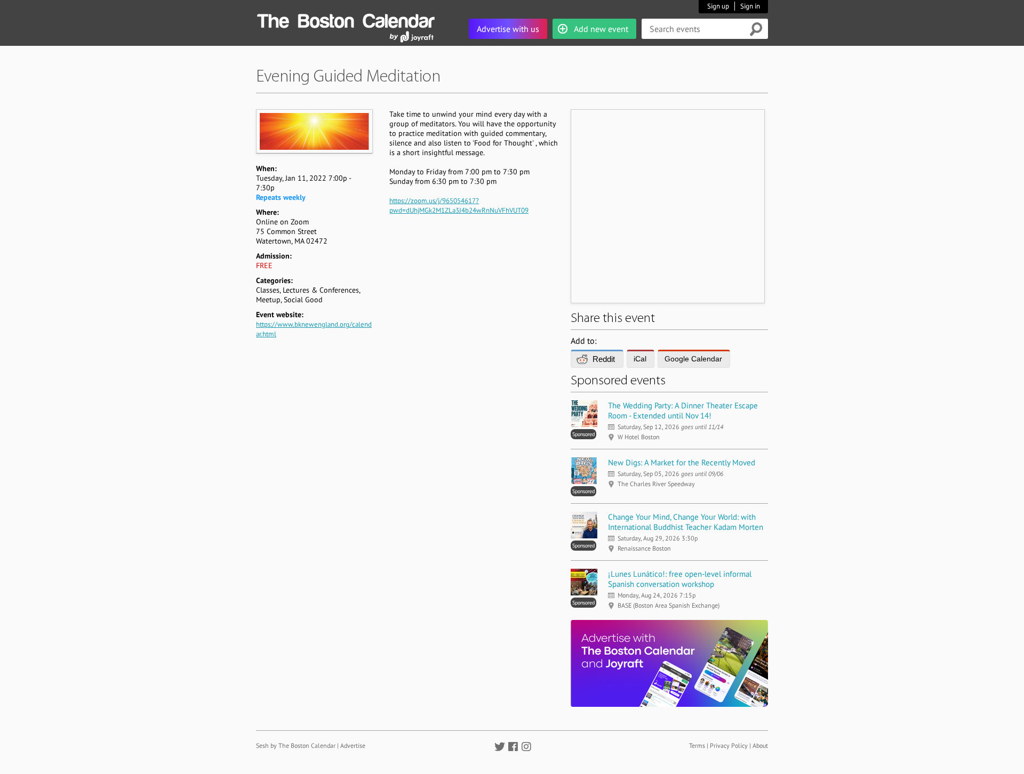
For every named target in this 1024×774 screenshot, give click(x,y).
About (760, 745)
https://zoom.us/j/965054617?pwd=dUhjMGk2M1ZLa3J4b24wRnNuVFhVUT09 (459, 205)
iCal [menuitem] (640, 358)
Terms (697, 745)
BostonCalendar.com (345, 19)
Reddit (604, 359)
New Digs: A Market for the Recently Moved (681, 462)
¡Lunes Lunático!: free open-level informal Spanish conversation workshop (679, 579)
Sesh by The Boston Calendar (295, 745)
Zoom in (314, 131)
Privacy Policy (729, 745)
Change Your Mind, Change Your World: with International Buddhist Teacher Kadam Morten (685, 522)
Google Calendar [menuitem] (693, 358)
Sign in (750, 6)
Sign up (718, 6)
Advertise (352, 745)
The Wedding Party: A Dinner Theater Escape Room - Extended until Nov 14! (683, 410)
